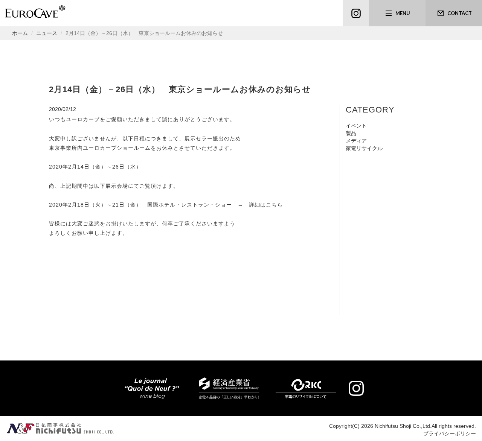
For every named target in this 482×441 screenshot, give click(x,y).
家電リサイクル (364, 148)
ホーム (20, 33)
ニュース (46, 33)
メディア (356, 141)
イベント (356, 126)
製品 (351, 133)
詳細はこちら (266, 205)
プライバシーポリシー (449, 433)
